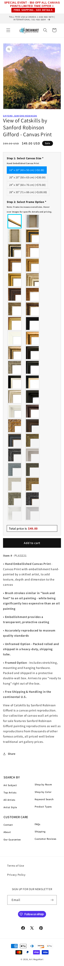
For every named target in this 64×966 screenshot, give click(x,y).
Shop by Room (43, 784)
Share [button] (11, 754)
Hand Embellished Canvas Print (23, 163)
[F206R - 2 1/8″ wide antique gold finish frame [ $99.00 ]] (33, 294)
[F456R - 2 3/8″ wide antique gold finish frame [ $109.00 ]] (33, 250)
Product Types (43, 806)
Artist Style (10, 807)
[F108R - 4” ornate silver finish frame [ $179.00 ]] (15, 498)
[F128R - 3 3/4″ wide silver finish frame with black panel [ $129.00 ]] (15, 250)
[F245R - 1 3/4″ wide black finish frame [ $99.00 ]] (33, 323)
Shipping (40, 831)
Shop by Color (43, 792)
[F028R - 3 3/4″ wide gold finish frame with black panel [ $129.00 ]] (33, 235)
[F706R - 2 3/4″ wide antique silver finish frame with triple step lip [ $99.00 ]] (15, 396)
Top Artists (10, 792)
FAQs (37, 824)
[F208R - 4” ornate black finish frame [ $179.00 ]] (33, 498)
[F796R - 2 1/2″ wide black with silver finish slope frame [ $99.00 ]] (15, 381)
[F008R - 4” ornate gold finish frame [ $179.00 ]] (33, 484)
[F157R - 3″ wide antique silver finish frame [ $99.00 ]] (33, 279)
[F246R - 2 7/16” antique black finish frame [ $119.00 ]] (15, 455)
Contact (8, 824)
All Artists (9, 799)
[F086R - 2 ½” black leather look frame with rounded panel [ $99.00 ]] (15, 440)
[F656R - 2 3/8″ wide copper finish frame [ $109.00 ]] (15, 265)
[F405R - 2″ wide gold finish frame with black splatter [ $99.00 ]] (15, 323)
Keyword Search (44, 799)
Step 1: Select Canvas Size (25, 160)
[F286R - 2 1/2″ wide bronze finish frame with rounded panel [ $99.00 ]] (33, 308)
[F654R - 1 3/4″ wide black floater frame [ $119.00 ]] (33, 396)
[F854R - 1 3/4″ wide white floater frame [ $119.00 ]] (15, 411)
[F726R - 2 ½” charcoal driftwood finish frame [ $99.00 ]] (33, 469)
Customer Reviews (45, 838)
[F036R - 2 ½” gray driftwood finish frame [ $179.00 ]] (15, 469)
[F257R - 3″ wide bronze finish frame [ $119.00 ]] (33, 265)
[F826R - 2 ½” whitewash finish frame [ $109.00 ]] (15, 484)
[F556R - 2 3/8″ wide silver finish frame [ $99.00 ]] (15, 367)
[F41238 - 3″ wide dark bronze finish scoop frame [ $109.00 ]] (33, 411)
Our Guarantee (12, 839)
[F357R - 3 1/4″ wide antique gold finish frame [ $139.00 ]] (33, 338)
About (7, 832)
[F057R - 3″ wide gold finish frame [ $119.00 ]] (15, 279)
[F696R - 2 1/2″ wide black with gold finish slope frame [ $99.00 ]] (33, 381)
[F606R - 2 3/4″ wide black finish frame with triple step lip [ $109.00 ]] (33, 367)
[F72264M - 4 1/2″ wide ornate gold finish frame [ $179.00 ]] (15, 425)
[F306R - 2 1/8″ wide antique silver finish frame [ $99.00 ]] (15, 308)
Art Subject (10, 785)
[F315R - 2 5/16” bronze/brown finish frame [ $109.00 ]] (33, 425)
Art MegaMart (36, 959)
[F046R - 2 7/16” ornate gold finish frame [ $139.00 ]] (33, 440)
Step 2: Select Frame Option (29, 206)
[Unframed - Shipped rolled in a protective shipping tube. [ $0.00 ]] (15, 221)
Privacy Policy (16, 875)
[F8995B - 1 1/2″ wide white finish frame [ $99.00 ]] (15, 338)
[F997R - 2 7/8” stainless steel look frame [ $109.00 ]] (15, 513)
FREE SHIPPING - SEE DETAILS (33, 10)
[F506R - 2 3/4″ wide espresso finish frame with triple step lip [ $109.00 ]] (33, 352)
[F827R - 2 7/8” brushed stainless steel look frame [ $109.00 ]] (33, 513)
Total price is (23, 528)
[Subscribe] (52, 900)
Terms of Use (15, 865)
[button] (8, 30)
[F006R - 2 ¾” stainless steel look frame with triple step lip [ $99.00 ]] (33, 455)
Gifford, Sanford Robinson (20, 115)
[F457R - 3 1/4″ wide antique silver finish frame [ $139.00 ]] (15, 352)
